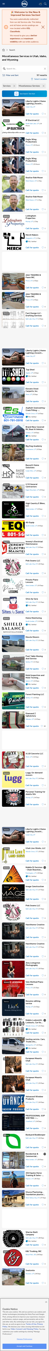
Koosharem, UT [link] (31, 449)
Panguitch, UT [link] (30, 238)
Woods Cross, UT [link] (32, 414)
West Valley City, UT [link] (32, 1198)
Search (12, 50)
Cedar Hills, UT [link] (31, 471)
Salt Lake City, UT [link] (31, 319)
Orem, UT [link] (29, 394)
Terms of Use (31, 1324)
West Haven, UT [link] (31, 181)
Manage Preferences (24, 1339)
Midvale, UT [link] (30, 719)
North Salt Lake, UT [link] (32, 124)
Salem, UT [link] (29, 681)
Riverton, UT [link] (30, 1274)
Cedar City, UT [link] (30, 107)
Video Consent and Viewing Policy (24, 1329)
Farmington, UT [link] (31, 873)
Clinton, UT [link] (29, 433)
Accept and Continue (24, 1346)
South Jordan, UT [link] (31, 526)
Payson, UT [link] (29, 1179)
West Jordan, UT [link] (31, 509)
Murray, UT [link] (29, 222)
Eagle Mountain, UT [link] (32, 490)
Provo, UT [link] (29, 145)
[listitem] (24, 107)
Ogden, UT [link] (29, 373)
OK (46, 1302)
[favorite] (43, 114)
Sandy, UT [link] (29, 662)
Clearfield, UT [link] (30, 1121)
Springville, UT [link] (31, 1045)
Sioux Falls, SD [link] (31, 1255)
